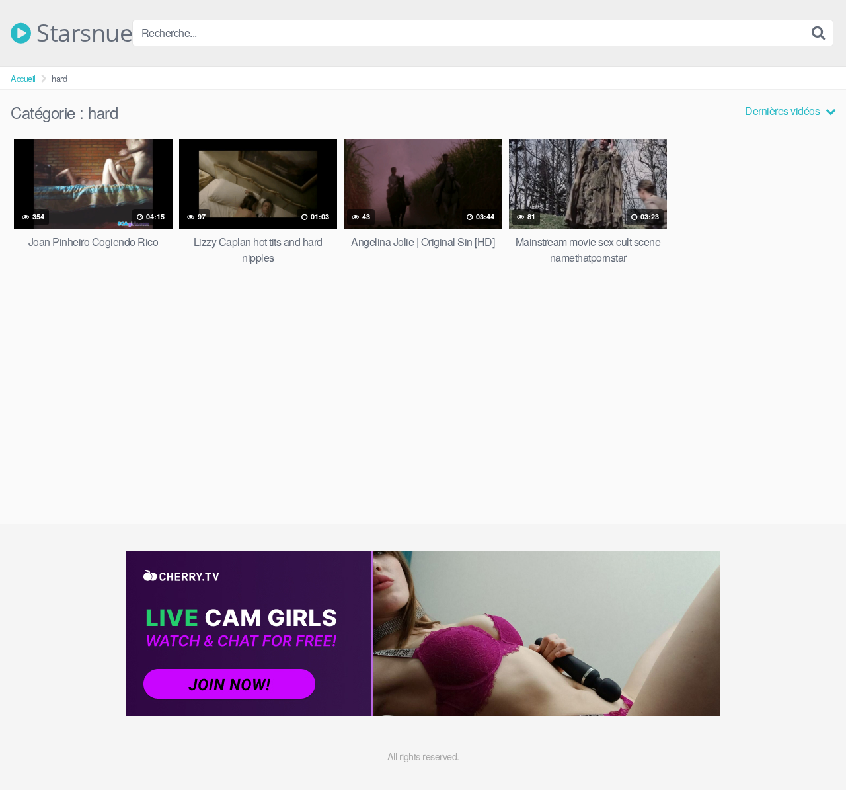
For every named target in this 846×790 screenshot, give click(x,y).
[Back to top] (809, 748)
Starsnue (81, 33)
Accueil (23, 78)
